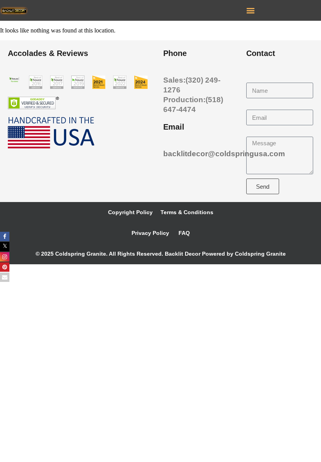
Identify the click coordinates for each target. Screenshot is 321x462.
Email (254, 106)
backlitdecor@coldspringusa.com (224, 154)
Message (259, 133)
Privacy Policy (150, 233)
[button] (250, 10)
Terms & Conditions (186, 212)
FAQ (183, 233)
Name (254, 79)
